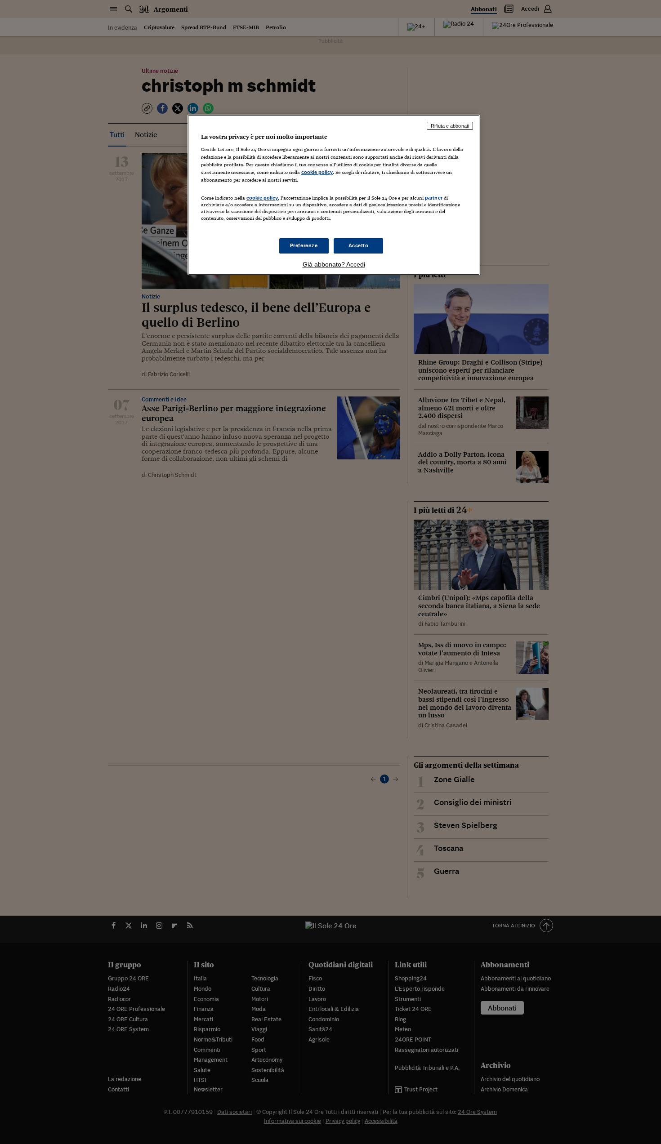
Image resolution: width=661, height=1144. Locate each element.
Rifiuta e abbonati (450, 126)
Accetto (358, 245)
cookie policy (317, 172)
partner (433, 197)
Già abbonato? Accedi (334, 264)
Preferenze (304, 245)
